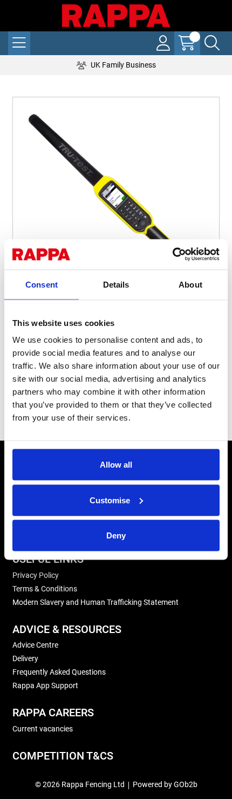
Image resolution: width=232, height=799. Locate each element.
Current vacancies (42, 728)
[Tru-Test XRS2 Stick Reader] (116, 200)
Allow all (116, 464)
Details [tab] (116, 284)
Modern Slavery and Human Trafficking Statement (95, 602)
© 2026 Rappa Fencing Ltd (80, 784)
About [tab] (190, 284)
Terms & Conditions (44, 588)
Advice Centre (35, 645)
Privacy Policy (35, 575)
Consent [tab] (41, 284)
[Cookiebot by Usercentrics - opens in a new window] (172, 255)
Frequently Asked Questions (59, 672)
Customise (110, 499)
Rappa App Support (45, 685)
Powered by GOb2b (165, 784)
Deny (116, 535)
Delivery (25, 658)
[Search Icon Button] (212, 43)
